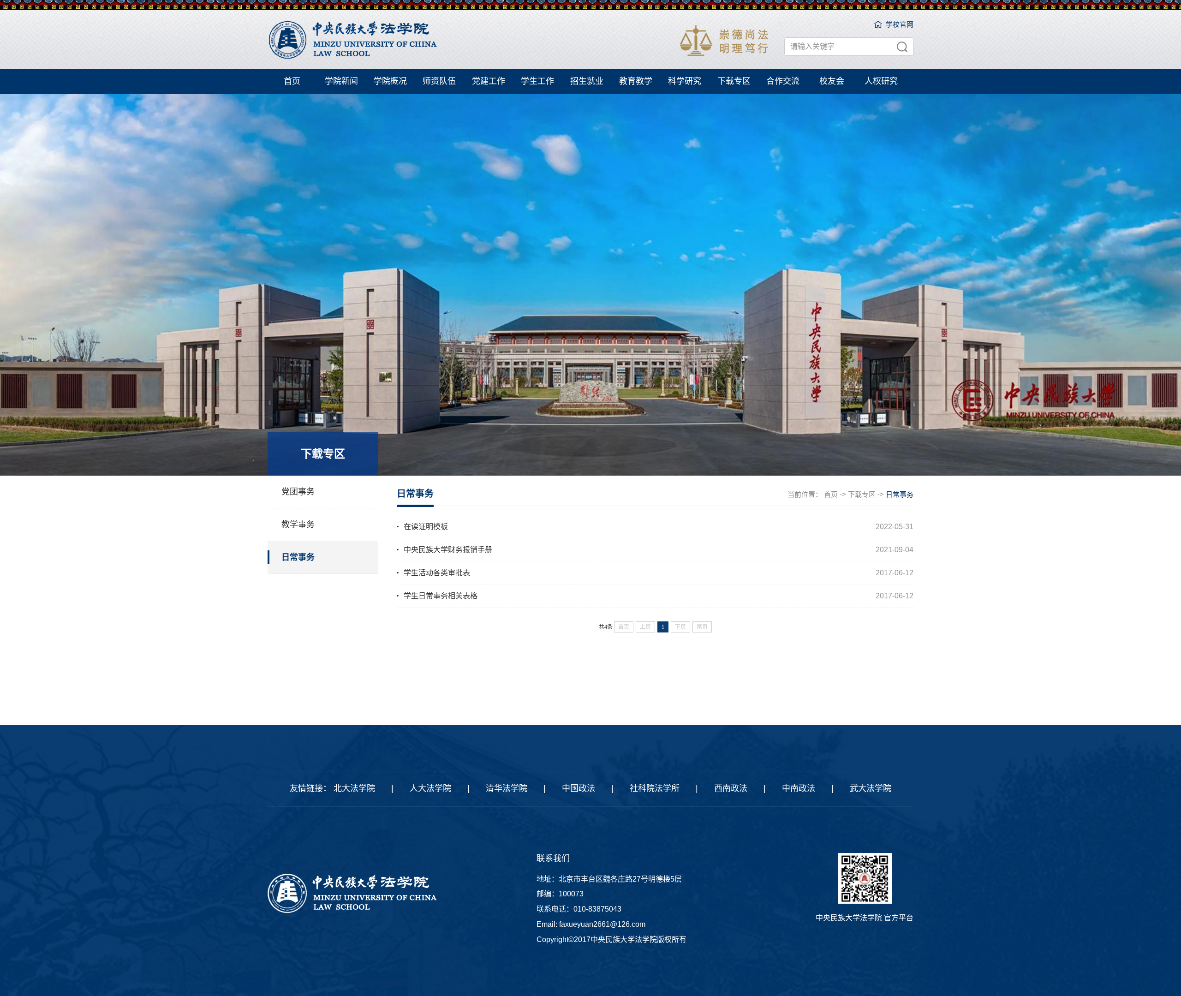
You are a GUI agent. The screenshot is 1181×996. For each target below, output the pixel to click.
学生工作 (537, 81)
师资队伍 (439, 81)
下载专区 (734, 81)
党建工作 (488, 81)
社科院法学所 (655, 788)
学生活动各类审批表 (437, 573)
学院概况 (390, 81)
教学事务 (298, 524)
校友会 (831, 81)
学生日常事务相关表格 (440, 596)
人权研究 (881, 81)
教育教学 (635, 81)
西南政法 (730, 788)
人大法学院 (430, 788)
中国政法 (578, 788)
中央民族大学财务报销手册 (448, 550)
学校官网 (899, 24)
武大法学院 (870, 788)
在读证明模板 (426, 527)
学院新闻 (341, 81)
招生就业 (586, 81)
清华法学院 (506, 788)
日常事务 (298, 557)
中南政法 (798, 788)
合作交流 (782, 81)
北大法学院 (354, 788)
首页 (292, 81)
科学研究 (684, 81)
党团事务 (298, 491)
